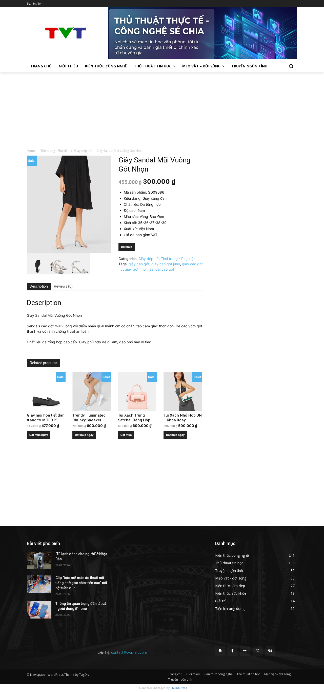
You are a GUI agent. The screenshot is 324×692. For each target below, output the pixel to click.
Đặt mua (126, 247)
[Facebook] (232, 651)
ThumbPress (178, 688)
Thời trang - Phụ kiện (54, 150)
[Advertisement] (162, 110)
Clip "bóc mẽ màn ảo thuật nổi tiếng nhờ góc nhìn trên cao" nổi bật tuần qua (81, 583)
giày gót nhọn (136, 269)
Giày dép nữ (83, 150)
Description (39, 286)
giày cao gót (139, 264)
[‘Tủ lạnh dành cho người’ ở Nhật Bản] (39, 560)
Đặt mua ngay (38, 435)
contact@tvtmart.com (129, 652)
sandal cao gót (162, 269)
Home (31, 150)
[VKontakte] (270, 651)
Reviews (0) (63, 286)
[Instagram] (257, 651)
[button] (291, 66)
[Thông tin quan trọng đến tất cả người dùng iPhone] (39, 610)
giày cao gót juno (165, 264)
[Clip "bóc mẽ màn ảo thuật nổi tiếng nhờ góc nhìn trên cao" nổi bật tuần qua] (39, 584)
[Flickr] (245, 651)
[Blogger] (220, 651)
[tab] (39, 286)
